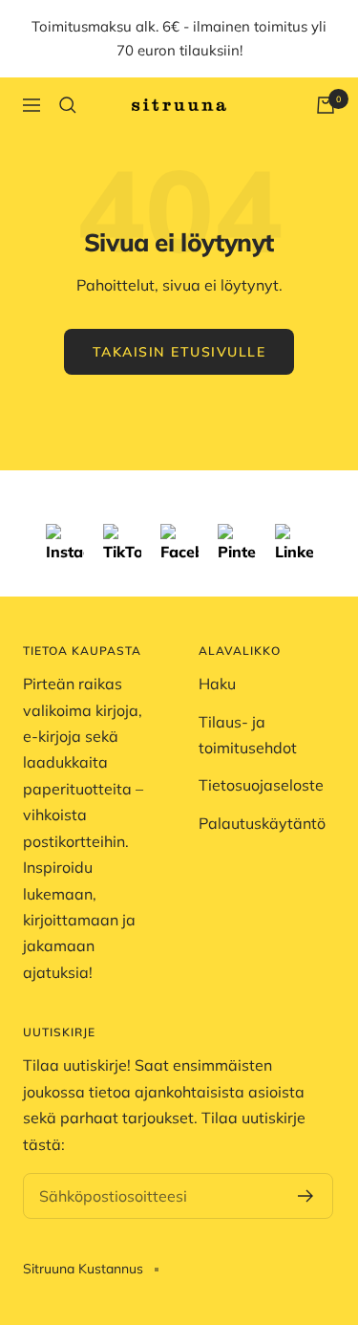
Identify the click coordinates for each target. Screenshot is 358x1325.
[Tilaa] (306, 1196)
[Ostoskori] (325, 105)
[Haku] (67, 105)
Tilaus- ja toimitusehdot (248, 734)
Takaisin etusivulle (179, 351)
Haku (217, 683)
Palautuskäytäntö (262, 823)
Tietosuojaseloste (261, 784)
